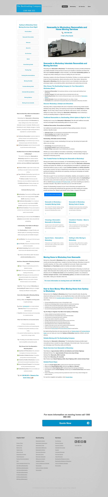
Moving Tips (19, 447)
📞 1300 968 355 (67, 33)
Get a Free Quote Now (70, 194)
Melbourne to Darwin (40, 459)
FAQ (17, 461)
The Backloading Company (29, 6)
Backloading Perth (40, 445)
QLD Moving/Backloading (22, 465)
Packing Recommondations (22, 459)
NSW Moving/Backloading (22, 468)
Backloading (73, 6)
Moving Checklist (28, 81)
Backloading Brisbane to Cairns (62, 459)
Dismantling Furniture (21, 454)
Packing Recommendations (28, 75)
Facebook (78, 441)
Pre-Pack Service (59, 454)
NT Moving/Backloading (21, 474)
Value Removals (59, 456)
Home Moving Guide (28, 64)
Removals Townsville (40, 456)
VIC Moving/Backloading (22, 470)
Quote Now (65, 423)
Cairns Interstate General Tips (23, 463)
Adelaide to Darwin (40, 461)
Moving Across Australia (28, 103)
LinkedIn (81, 441)
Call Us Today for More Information (53, 194)
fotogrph (60, 488)
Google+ (84, 441)
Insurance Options (59, 445)
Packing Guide (66, 181)
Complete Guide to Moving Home (64, 298)
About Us (28, 48)
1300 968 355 (29, 10)
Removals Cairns (40, 454)
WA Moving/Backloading (21, 479)
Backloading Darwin (40, 441)
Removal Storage (59, 443)
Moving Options (28, 97)
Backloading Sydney (40, 450)
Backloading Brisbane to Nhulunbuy (63, 461)
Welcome (65, 6)
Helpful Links (19, 450)
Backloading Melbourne (41, 447)
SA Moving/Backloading (21, 477)
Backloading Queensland (41, 443)
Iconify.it (65, 488)
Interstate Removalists (60, 447)
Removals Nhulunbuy (41, 452)
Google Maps (69, 377)
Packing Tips (28, 70)
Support (57, 450)
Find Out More (28, 31)
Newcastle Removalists (28, 37)
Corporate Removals (59, 452)
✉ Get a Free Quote (67, 36)
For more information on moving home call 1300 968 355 (63, 281)
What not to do (19, 452)
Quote (89, 6)
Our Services (82, 6)
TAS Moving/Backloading (22, 472)
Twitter (75, 441)
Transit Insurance (20, 456)
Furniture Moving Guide (28, 86)
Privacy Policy (19, 443)
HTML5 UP (73, 488)
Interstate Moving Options (28, 92)
